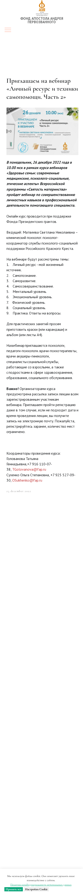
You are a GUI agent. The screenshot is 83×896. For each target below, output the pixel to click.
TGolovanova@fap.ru (29, 469)
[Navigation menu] (8, 30)
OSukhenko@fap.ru (27, 480)
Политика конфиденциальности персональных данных (40, 884)
